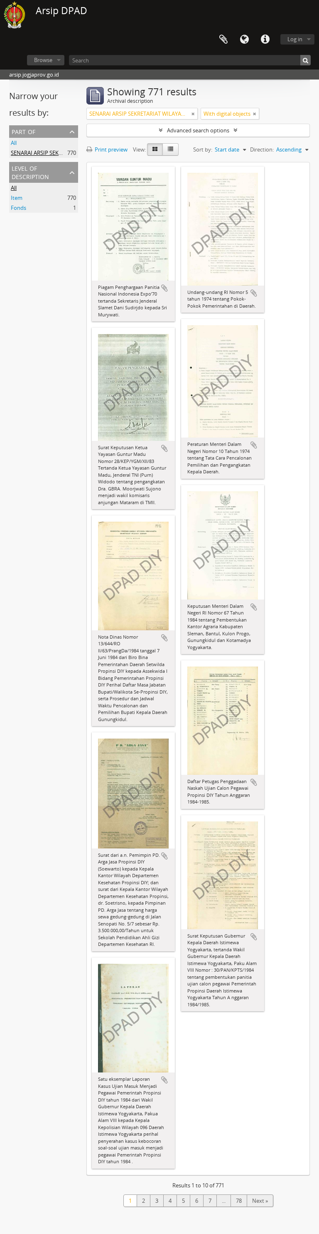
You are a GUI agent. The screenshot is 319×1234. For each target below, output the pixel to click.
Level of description (30, 172)
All (14, 143)
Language (244, 39)
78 (239, 1200)
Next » (260, 1200)
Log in (294, 39)
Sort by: (202, 149)
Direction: (262, 149)
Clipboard (223, 39)
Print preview (110, 149)
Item (16, 198)
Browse (43, 60)
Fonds (18, 207)
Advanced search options (198, 130)
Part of (23, 131)
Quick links (265, 39)
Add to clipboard (164, 288)
